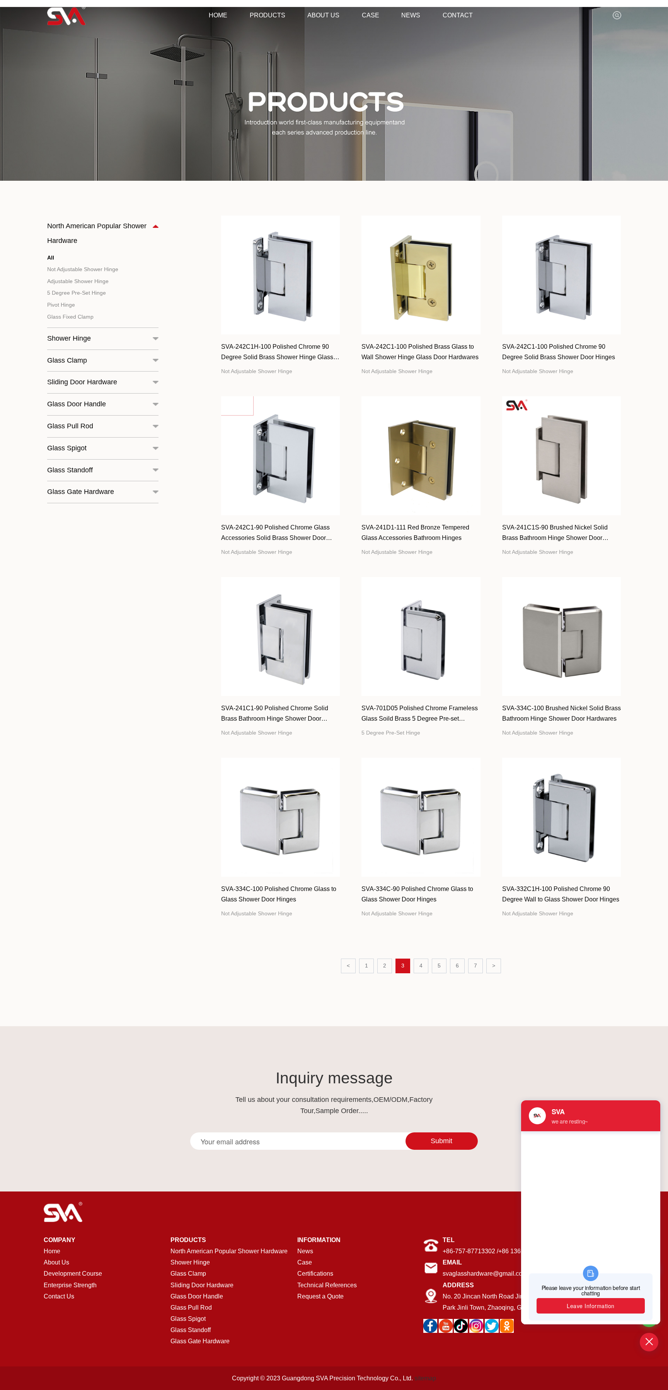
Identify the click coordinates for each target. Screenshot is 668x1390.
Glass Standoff (190, 1329)
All (50, 258)
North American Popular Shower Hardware (229, 1250)
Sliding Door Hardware (201, 1284)
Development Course (73, 1273)
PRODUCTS (267, 15)
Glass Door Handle (196, 1296)
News (305, 1250)
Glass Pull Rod (191, 1307)
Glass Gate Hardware (200, 1340)
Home (52, 1250)
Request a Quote (320, 1296)
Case (304, 1262)
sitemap (425, 1378)
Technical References (327, 1284)
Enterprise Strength (70, 1284)
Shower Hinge (190, 1262)
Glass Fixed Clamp (70, 317)
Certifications (315, 1273)
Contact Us (59, 1296)
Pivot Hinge (61, 305)
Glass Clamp (188, 1273)
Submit (441, 1141)
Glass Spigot (188, 1318)
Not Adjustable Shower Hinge (82, 269)
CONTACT (458, 15)
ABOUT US (323, 15)
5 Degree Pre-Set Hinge (76, 293)
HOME (218, 15)
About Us (56, 1262)
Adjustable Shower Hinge (78, 281)
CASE (370, 15)
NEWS (410, 15)
